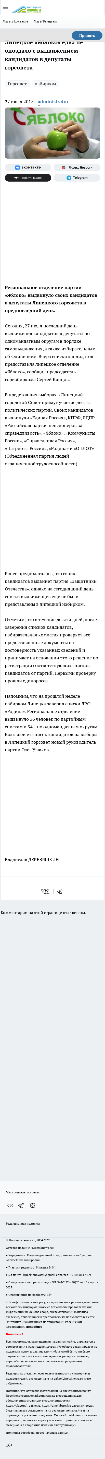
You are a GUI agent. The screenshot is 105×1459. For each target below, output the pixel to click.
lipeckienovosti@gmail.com (42, 1275)
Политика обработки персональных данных (37, 1432)
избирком (45, 84)
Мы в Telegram (45, 21)
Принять (87, 35)
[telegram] (61, 891)
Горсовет (17, 84)
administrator (53, 101)
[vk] (45, 891)
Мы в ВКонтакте (16, 21)
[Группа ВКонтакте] (28, 167)
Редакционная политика (23, 1223)
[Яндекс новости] (77, 167)
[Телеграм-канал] (77, 178)
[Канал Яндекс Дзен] (28, 178)
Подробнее (34, 1326)
